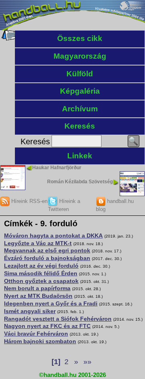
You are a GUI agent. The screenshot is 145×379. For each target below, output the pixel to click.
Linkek (79, 156)
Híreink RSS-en (29, 201)
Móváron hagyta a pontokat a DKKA (53, 235)
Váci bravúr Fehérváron (36, 333)
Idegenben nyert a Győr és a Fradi (50, 303)
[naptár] (9, 38)
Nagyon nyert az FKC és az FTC (47, 326)
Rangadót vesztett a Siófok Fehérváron (58, 318)
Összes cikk (79, 38)
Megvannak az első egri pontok (47, 250)
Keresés (79, 126)
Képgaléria (80, 91)
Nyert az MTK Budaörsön (38, 296)
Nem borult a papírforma (37, 288)
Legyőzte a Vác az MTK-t (38, 243)
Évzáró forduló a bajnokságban (47, 258)
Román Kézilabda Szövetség (80, 181)
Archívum (80, 108)
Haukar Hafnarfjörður (56, 167)
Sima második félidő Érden (40, 273)
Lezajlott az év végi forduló (41, 265)
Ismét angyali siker (30, 311)
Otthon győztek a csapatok (41, 281)
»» (87, 362)
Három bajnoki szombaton (40, 341)
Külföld (79, 74)
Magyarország (80, 56)
